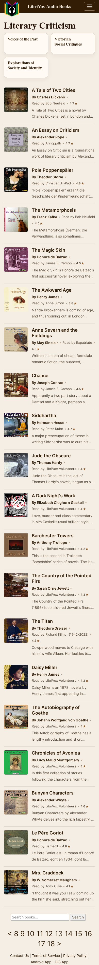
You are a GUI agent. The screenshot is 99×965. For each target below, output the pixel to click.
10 (31, 933)
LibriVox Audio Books (49, 6)
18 (51, 943)
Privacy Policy (75, 955)
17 (41, 943)
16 (88, 933)
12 (49, 933)
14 (69, 933)
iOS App (62, 962)
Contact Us (19, 955)
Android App (41, 962)
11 (40, 933)
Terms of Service (46, 955)
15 (78, 933)
